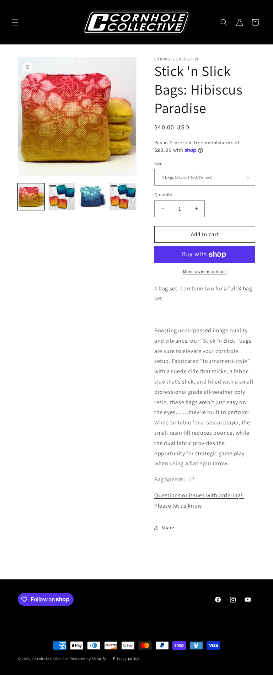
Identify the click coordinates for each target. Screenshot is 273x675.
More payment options (205, 271)
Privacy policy (126, 658)
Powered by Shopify (88, 658)
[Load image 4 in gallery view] (122, 196)
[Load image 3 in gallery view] (92, 196)
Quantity (163, 195)
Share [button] (168, 527)
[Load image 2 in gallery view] (61, 196)
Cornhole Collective (50, 658)
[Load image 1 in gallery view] (31, 196)
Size (158, 163)
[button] (15, 22)
